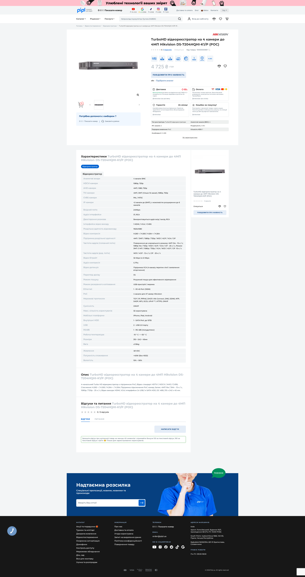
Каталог (80, 19)
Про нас (118, 526)
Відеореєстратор (90, 166)
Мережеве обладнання (88, 551)
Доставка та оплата (184, 10)
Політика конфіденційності (128, 541)
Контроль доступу (85, 548)
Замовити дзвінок (112, 121)
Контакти (214, 10)
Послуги (109, 19)
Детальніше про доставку (161, 98)
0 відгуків (167, 50)
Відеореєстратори (110, 26)
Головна (79, 26)
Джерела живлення (86, 534)
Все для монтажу (84, 559)
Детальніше (157, 114)
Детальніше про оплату (200, 98)
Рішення (94, 19)
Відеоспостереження (93, 26)
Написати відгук (170, 429)
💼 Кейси (204, 10)
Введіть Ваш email (87, 503)
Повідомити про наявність (168, 75)
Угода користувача (123, 534)
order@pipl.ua (159, 536)
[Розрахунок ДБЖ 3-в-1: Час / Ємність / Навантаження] (152, 3)
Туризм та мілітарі (85, 530)
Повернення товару (124, 544)
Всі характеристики (190, 137)
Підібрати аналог (164, 80)
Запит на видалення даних (127, 537)
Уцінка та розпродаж (86, 562)
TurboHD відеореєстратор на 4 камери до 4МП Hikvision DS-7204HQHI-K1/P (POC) (207, 194)
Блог (197, 10)
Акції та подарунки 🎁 (87, 526)
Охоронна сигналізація (88, 541)
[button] (90, 104)
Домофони (81, 544)
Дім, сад (80, 555)
